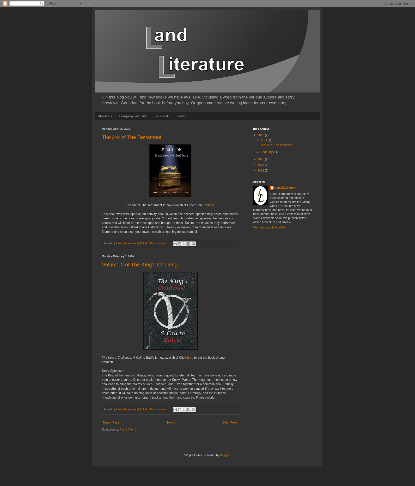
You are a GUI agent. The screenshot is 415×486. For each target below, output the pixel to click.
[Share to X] (184, 243)
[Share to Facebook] (188, 243)
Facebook (161, 116)
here (190, 357)
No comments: (159, 243)
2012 (261, 170)
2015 (261, 159)
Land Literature (285, 187)
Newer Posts (111, 422)
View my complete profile (269, 227)
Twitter (181, 116)
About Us (105, 116)
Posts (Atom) (128, 429)
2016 (261, 135)
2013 (261, 164)
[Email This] (175, 243)
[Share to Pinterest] (193, 243)
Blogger (225, 455)
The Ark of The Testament (131, 137)
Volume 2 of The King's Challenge (141, 265)
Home (171, 422)
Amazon (208, 205)
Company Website (133, 116)
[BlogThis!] (179, 243)
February (267, 152)
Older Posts (230, 422)
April (264, 140)
